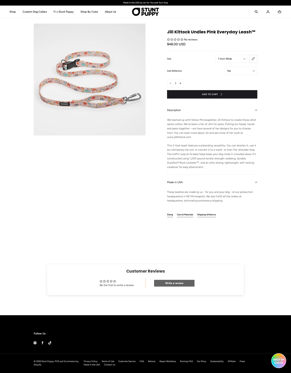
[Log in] (268, 12)
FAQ (142, 361)
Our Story (201, 361)
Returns (151, 361)
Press (242, 361)
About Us (110, 11)
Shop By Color (89, 11)
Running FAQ (186, 361)
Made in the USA (92, 364)
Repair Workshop (167, 361)
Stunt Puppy (47, 361)
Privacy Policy (91, 361)
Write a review (174, 283)
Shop (12, 11)
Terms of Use (108, 361)
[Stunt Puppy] (145, 12)
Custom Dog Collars (35, 11)
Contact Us (109, 364)
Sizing (170, 214)
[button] (256, 12)
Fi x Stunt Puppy (64, 11)
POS (57, 361)
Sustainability (217, 361)
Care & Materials (185, 214)
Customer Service (127, 361)
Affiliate (232, 361)
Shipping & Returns (206, 214)
